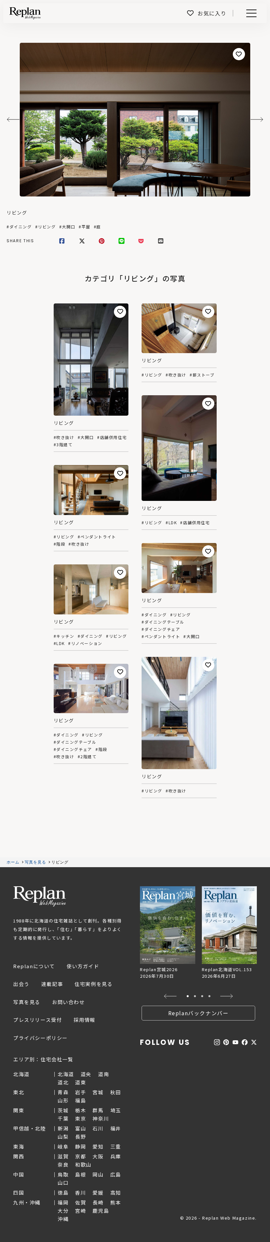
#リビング (45, 227)
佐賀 (80, 1202)
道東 (80, 1082)
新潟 (63, 1128)
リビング (17, 212)
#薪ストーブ (202, 375)
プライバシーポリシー (40, 1037)
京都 (80, 1156)
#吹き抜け (64, 437)
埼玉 (115, 1110)
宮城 (98, 1092)
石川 (98, 1128)
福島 (80, 1100)
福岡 (63, 1202)
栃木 (80, 1110)
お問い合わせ (68, 1001)
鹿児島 (101, 1210)
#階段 (60, 544)
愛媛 (98, 1192)
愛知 (98, 1146)
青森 (63, 1092)
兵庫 (115, 1156)
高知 (115, 1192)
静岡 (80, 1146)
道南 (103, 1074)
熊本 (115, 1202)
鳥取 (63, 1174)
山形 (63, 1100)
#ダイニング (19, 227)
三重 (115, 1146)
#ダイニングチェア (161, 629)
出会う (21, 983)
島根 (80, 1174)
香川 (80, 1192)
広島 (115, 1174)
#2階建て (87, 757)
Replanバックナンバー (198, 1013)
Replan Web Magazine (39, 896)
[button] (170, 996)
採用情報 (84, 1019)
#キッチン (64, 636)
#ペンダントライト (97, 537)
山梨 (63, 1136)
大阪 (98, 1156)
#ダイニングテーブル (163, 622)
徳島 (63, 1192)
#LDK (171, 523)
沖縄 (63, 1218)
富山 (80, 1128)
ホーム (13, 862)
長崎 (98, 1202)
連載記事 (52, 983)
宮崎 (80, 1210)
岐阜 (63, 1146)
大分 (63, 1210)
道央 (86, 1074)
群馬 (98, 1110)
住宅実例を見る (93, 983)
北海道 (66, 1074)
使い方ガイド (83, 966)
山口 (63, 1182)
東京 (80, 1118)
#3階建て (63, 445)
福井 (115, 1128)
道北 (63, 1082)
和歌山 (83, 1164)
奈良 (63, 1164)
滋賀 (63, 1156)
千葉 (63, 1118)
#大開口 (67, 227)
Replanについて (34, 966)
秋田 (115, 1092)
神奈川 (101, 1118)
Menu (255, 13)
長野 (80, 1136)
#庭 (97, 227)
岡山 (98, 1174)
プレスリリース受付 (37, 1019)
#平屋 (85, 227)
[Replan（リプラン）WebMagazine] (25, 13)
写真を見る (35, 862)
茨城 (63, 1110)
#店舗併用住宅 (112, 437)
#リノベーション (85, 643)
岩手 (80, 1092)
